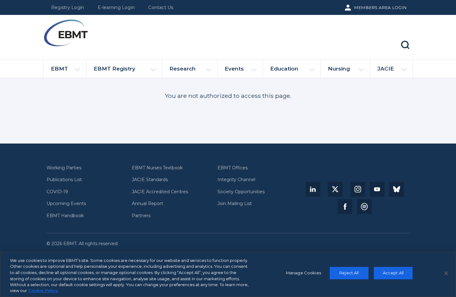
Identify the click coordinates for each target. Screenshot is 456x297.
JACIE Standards (150, 179)
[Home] (65, 33)
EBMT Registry (114, 68)
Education (284, 68)
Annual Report (147, 203)
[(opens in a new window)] (313, 189)
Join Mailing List (234, 203)
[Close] (446, 273)
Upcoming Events (66, 203)
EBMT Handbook (65, 215)
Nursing (339, 68)
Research (182, 68)
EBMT (59, 68)
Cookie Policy (43, 290)
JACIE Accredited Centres (160, 191)
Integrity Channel (236, 179)
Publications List (64, 179)
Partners (141, 215)
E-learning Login (116, 7)
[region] (228, 274)
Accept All (393, 273)
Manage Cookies (303, 273)
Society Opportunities (241, 191)
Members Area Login (380, 7)
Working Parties (64, 168)
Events (234, 68)
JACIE (385, 68)
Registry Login (67, 7)
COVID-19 (57, 191)
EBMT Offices (232, 168)
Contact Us (160, 7)
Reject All (349, 273)
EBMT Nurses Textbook (157, 168)
